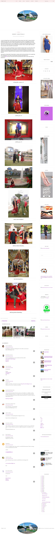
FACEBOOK (7, 373)
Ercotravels (8, 434)
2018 (42, 485)
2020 (42, 483)
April (43, 511)
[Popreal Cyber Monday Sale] (45, 248)
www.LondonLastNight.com (10, 463)
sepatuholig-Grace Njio (10, 403)
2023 (42, 479)
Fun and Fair (44, 498)
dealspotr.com (46, 313)
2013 (42, 491)
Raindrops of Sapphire (9, 398)
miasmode (8, 443)
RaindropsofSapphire (10, 390)
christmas (18, 32)
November (43, 503)
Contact (42, 423)
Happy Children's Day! (16, 337)
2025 (42, 477)
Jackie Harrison (9, 345)
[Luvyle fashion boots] (47, 197)
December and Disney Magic (46, 502)
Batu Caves (43, 500)
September (44, 505)
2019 (42, 484)
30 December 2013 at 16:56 (9, 435)
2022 (42, 480)
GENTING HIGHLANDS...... (46, 497)
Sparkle (7, 379)
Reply (34, 362)
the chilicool (8, 366)
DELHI (7, 318)
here (6, 56)
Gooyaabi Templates (51, 528)
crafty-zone (8, 412)
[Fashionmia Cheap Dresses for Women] (47, 287)
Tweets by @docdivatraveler (45, 436)
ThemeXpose (42, 528)
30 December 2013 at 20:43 (9, 458)
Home (41, 418)
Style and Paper (9, 470)
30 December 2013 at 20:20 (9, 444)
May (42, 510)
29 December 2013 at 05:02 (9, 391)
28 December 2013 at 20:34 (9, 347)
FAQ (41, 421)
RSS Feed (42, 424)
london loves (8, 457)
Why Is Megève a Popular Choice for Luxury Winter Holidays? (49, 453)
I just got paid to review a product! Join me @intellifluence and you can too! (46, 277)
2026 (42, 476)
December (43, 492)
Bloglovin (7, 479)
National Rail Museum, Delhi (28, 337)
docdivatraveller (16, 36)
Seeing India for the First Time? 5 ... (7, 338)
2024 (42, 478)
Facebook (7, 480)
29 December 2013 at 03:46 (9, 381)
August (43, 506)
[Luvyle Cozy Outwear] (44, 163)
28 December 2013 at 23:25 (9, 356)
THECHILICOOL (8, 372)
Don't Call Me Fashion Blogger (11, 358)
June (43, 509)
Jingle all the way (44, 495)
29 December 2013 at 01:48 (9, 367)
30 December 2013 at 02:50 (9, 414)
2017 (42, 486)
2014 (42, 490)
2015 (42, 489)
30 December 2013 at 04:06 (9, 424)
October (43, 504)
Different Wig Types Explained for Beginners (49, 464)
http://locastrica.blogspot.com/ (26, 383)
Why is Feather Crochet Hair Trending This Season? (49, 458)
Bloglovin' (7, 361)
